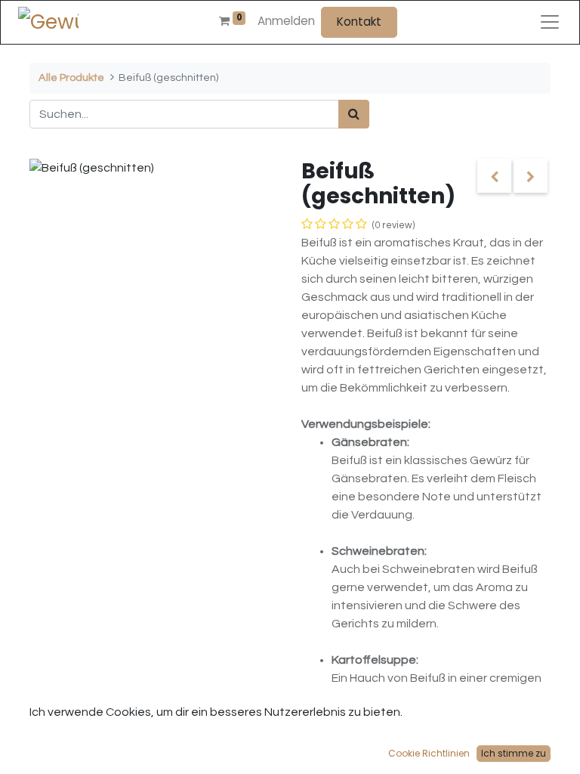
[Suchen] (353, 114)
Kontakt (359, 21)
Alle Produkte (71, 77)
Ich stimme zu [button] (513, 753)
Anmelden (286, 21)
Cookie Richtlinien (429, 753)
